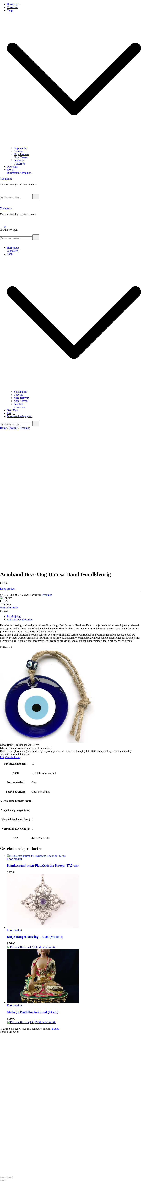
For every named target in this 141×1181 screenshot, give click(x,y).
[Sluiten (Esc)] (11, 1177)
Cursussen (12, 7)
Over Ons (13, 166)
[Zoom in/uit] (1, 1177)
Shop (10, 10)
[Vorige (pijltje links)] (1, 1180)
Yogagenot (6, 178)
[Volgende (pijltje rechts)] (4, 1180)
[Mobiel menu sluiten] (1, 241)
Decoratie (25, 427)
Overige (13, 427)
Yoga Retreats (21, 154)
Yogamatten (20, 148)
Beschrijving (14, 616)
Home (3, 427)
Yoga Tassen (21, 157)
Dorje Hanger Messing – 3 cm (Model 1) (35, 937)
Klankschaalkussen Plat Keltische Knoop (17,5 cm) (43, 865)
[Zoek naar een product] (3, 192)
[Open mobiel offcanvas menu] (1, 232)
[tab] (74, 616)
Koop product (7, 588)
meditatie (19, 160)
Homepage (13, 4)
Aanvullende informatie (19, 619)
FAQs (11, 169)
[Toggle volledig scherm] (4, 1177)
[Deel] (8, 1177)
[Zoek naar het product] (35, 196)
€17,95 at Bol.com (10, 757)
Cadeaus (18, 151)
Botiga (55, 1028)
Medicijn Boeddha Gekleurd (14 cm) (32, 1012)
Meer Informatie (9, 607)
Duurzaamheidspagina (19, 172)
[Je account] (2, 221)
